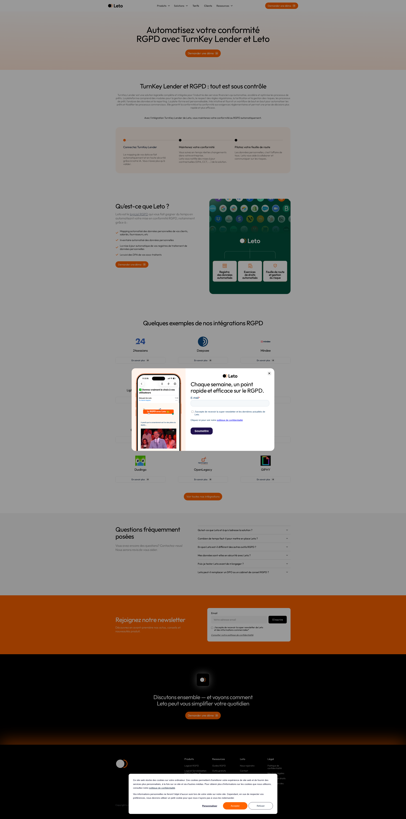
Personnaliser (209, 806)
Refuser (261, 806)
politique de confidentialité (162, 788)
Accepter (235, 806)
